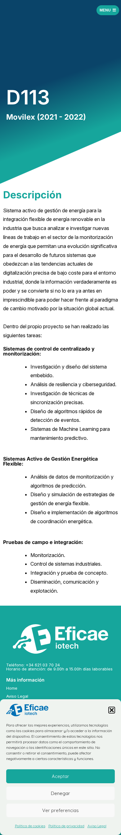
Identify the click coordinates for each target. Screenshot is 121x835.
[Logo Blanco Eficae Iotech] (60, 639)
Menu (105, 10)
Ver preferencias (60, 810)
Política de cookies (30, 826)
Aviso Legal (96, 826)
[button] (112, 710)
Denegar (60, 793)
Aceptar (60, 776)
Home (11, 688)
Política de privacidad (66, 826)
